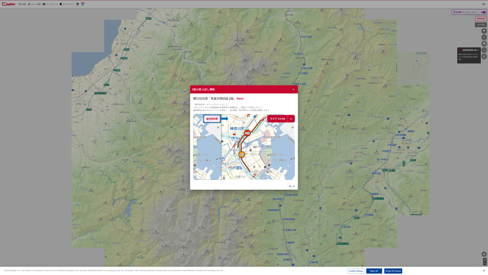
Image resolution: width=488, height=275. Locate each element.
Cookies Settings (356, 271)
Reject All (374, 271)
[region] (244, 271)
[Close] (484, 270)
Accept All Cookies (393, 271)
